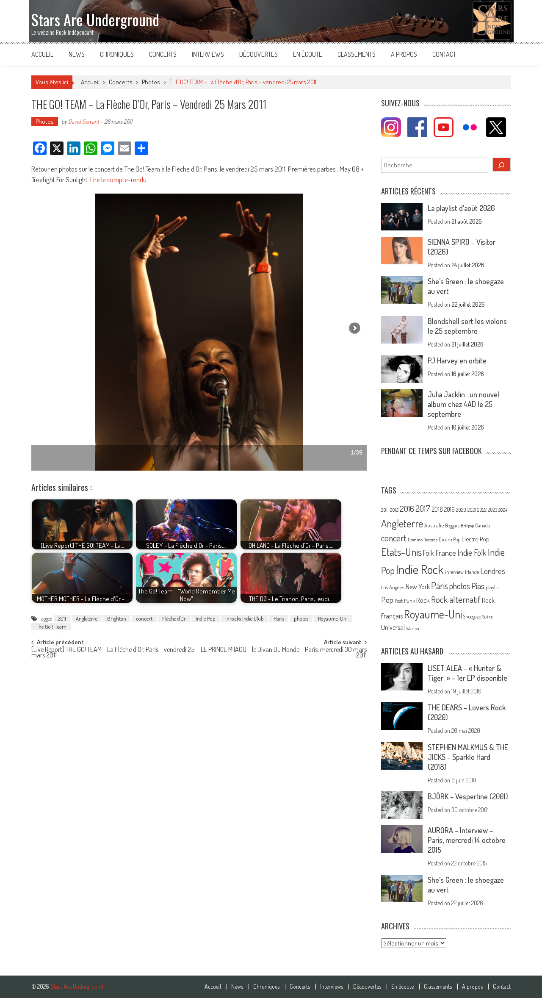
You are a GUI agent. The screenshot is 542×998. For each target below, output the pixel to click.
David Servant (83, 121)
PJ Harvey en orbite (457, 360)
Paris (279, 618)
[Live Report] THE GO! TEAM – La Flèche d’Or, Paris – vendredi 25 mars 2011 (112, 653)
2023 (492, 510)
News (77, 54)
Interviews (208, 54)
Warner (413, 628)
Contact (444, 54)
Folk (428, 552)
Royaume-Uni (333, 618)
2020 (461, 509)
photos (301, 618)
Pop (387, 599)
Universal (393, 627)
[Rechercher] (501, 165)
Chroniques (117, 54)
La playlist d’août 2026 (461, 208)
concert (144, 618)
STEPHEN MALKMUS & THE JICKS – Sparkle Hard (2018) (468, 757)
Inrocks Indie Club (244, 618)
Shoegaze (472, 616)
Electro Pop (475, 539)
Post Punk (405, 600)
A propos (404, 54)
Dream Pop (449, 539)
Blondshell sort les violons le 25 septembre (467, 325)
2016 (407, 508)
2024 (502, 510)
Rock (423, 600)
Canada (482, 525)
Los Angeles (392, 587)
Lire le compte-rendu (118, 179)
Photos (151, 82)
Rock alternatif (456, 599)
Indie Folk (472, 552)
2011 (62, 618)
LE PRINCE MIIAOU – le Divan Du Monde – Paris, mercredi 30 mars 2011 (284, 653)
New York (418, 586)
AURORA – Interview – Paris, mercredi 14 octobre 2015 (467, 840)
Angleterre (86, 618)
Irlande (472, 572)
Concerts (163, 54)
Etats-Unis (401, 551)
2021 (471, 510)
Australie (434, 525)
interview (454, 572)
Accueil (42, 54)
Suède (487, 617)
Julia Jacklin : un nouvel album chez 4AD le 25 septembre (463, 404)
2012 (394, 510)
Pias (477, 585)
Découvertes (258, 54)
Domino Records (422, 540)
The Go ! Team (51, 626)
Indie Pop (206, 618)
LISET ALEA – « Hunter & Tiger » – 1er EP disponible (467, 672)
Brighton (116, 618)
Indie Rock (420, 569)
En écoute (307, 54)
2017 (422, 508)
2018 (437, 509)
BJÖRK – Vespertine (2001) (468, 796)
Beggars (452, 525)
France (445, 552)
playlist (493, 587)
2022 (482, 510)
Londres (492, 571)
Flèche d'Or (174, 618)
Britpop (467, 526)
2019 (449, 509)
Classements (356, 54)
